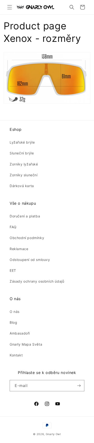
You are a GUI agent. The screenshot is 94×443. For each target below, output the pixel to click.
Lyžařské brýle (22, 142)
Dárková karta (22, 186)
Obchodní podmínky (27, 238)
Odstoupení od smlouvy (30, 260)
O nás (15, 312)
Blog (13, 322)
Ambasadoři (20, 333)
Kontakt (16, 355)
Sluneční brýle (22, 153)
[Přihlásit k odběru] (79, 385)
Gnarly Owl (53, 434)
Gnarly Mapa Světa (26, 344)
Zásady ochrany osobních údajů (37, 281)
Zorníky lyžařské (24, 164)
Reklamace (19, 249)
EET (13, 270)
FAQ (13, 227)
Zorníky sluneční (24, 175)
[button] (9, 7)
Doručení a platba (25, 216)
